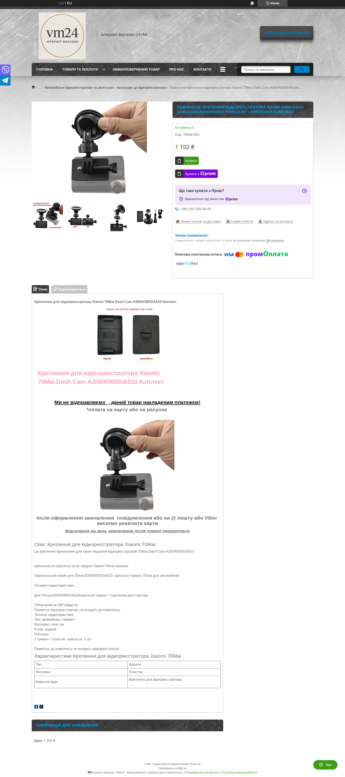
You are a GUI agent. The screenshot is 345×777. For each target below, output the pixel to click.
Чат (329, 765)
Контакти (202, 69)
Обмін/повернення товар (136, 69)
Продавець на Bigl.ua (172, 768)
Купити (191, 161)
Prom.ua (195, 764)
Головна (44, 69)
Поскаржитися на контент (202, 772)
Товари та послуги (80, 69)
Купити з (192, 174)
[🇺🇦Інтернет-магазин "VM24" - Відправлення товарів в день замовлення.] (62, 34)
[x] (41, 707)
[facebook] (36, 707)
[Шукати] (302, 69)
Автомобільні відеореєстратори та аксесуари (79, 87)
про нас (176, 69)
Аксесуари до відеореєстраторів (141, 87)
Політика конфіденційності (240, 772)
